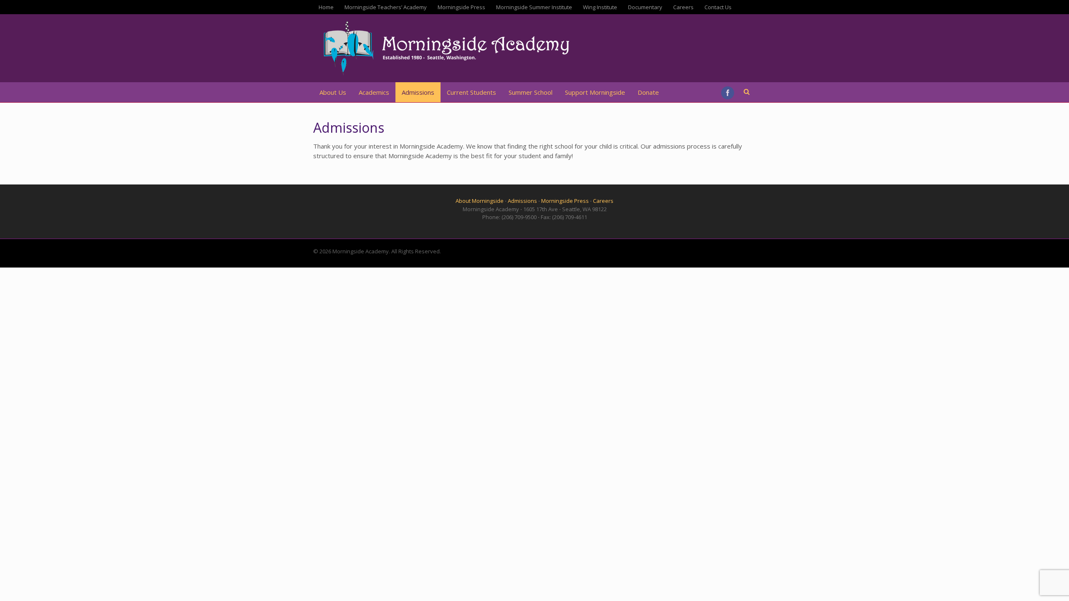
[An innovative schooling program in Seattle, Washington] (449, 74)
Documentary (645, 7)
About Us (332, 92)
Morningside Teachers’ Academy (386, 7)
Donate (648, 92)
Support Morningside (595, 92)
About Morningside (480, 201)
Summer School (530, 92)
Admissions (418, 92)
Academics (374, 92)
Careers (683, 7)
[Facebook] (728, 93)
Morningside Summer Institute (534, 7)
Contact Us (718, 7)
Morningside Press (461, 7)
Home (326, 7)
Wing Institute (600, 7)
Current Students (471, 92)
